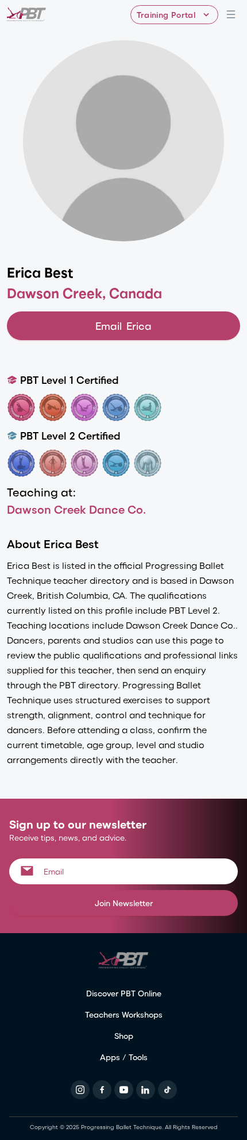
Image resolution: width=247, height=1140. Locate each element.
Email (123, 325)
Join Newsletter (124, 903)
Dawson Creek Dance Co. (76, 509)
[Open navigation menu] (231, 14)
